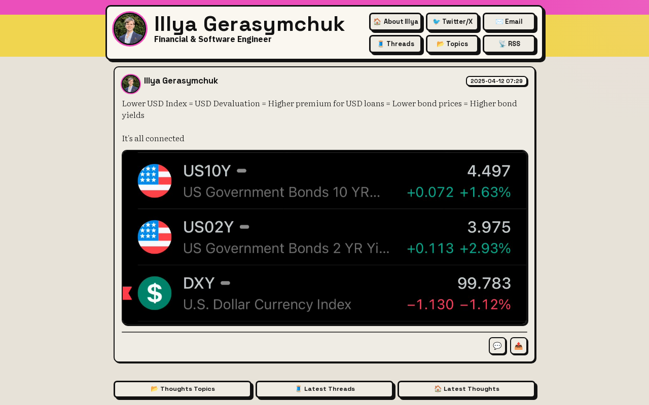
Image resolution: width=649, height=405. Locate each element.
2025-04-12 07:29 (497, 81)
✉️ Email (509, 21)
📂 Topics (452, 43)
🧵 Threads (395, 43)
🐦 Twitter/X (452, 21)
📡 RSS (509, 43)
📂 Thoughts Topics (183, 389)
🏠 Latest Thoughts (466, 389)
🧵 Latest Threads (325, 389)
